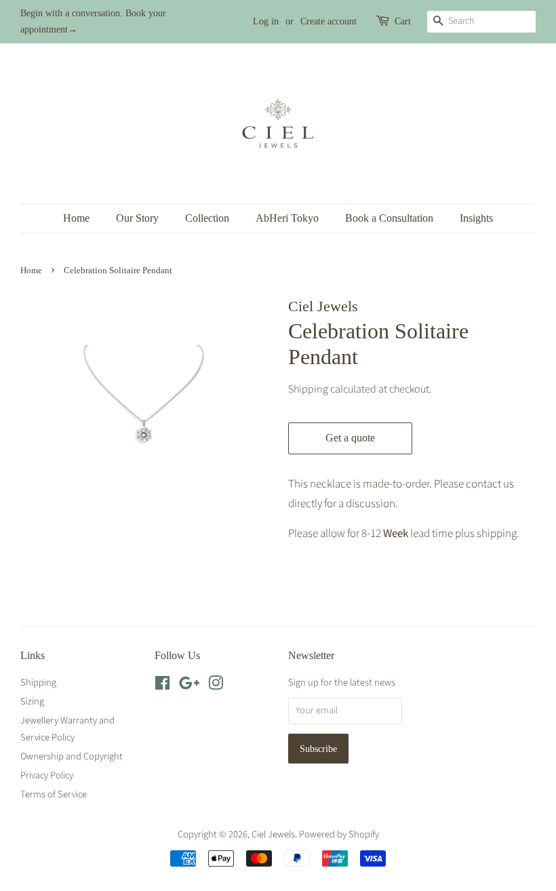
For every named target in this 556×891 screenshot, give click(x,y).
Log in (266, 21)
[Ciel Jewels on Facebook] (162, 686)
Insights (476, 218)
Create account (328, 21)
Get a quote (350, 437)
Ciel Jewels (273, 834)
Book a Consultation (389, 218)
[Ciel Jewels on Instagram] (215, 686)
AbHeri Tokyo (287, 218)
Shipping (308, 389)
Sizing (32, 701)
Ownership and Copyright (71, 756)
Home (76, 218)
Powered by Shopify (339, 834)
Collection (207, 218)
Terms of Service (53, 794)
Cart (403, 21)
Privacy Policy (46, 775)
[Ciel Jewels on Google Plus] (189, 686)
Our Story (137, 218)
